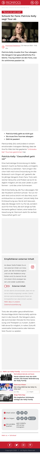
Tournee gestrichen (14, 152)
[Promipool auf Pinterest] (30, 445)
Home (3, 7)
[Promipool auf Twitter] (16, 445)
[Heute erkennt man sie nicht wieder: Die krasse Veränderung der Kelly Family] (6, 378)
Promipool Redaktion (12, 45)
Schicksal (13, 435)
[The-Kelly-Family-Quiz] (6, 388)
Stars (7, 7)
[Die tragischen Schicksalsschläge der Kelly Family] (6, 398)
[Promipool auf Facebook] (9, 445)
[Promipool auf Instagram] (23, 445)
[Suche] (32, 2)
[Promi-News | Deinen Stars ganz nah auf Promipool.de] (16, 2)
